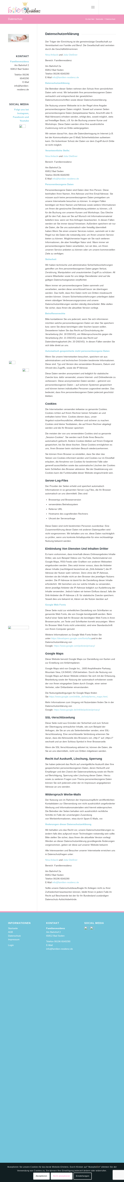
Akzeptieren (41, 1176)
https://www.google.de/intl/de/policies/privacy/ (77, 709)
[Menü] (93, 7)
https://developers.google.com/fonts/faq (71, 638)
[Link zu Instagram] (103, 7)
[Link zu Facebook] (108, 7)
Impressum (14, 939)
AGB (10, 932)
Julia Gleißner (70, 54)
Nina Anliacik (51, 54)
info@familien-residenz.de (65, 77)
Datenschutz (15, 19)
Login (11, 945)
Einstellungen (82, 1176)
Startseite (13, 928)
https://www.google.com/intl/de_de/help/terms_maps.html (78, 696)
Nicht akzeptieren (61, 1176)
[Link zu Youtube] (113, 7)
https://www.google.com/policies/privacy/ (74, 645)
